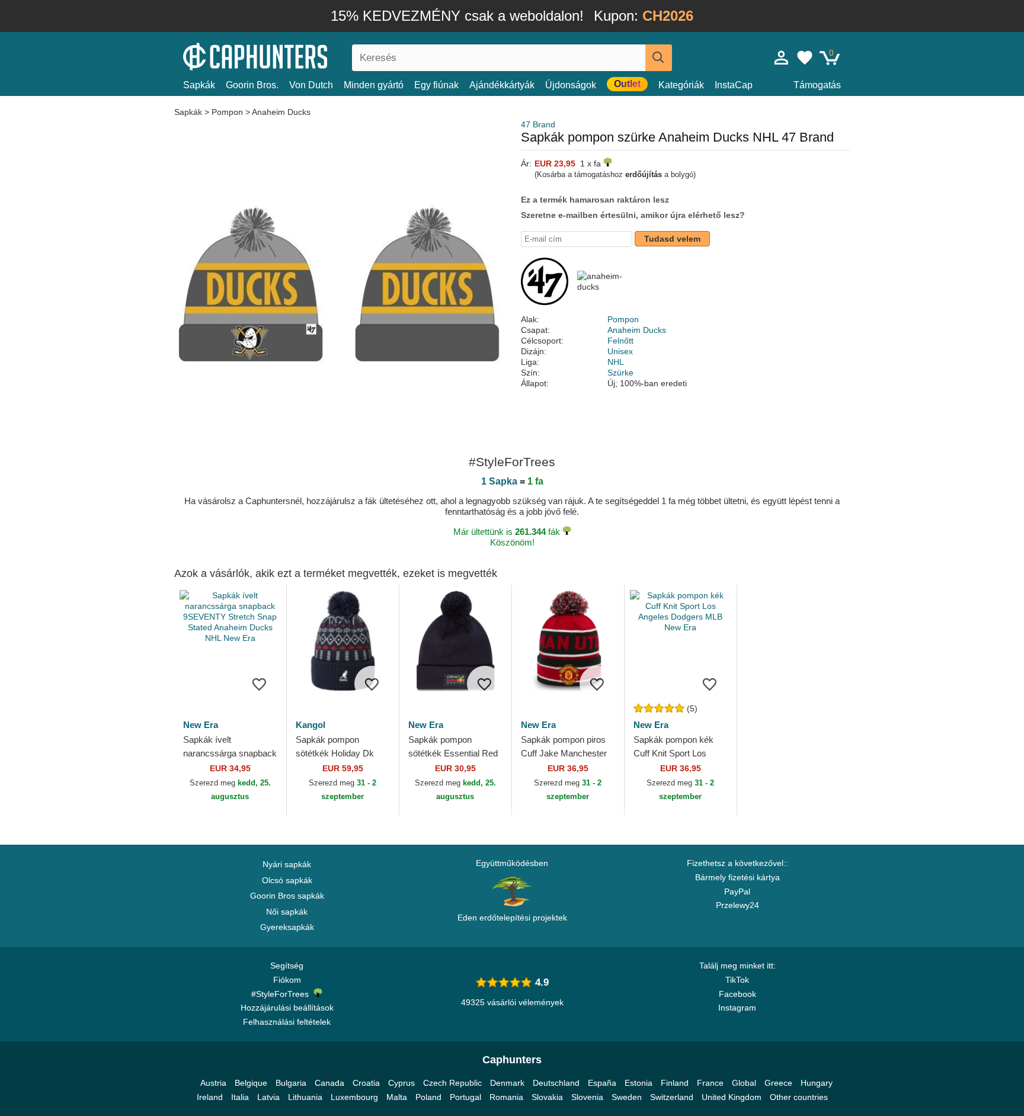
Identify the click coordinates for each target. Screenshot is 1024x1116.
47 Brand (538, 124)
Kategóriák (681, 85)
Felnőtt (620, 340)
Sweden (627, 1097)
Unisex (620, 351)
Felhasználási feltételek (287, 1022)
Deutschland (556, 1083)
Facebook (737, 994)
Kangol (310, 725)
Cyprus (401, 1083)
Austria (213, 1083)
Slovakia (547, 1097)
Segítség (286, 965)
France (710, 1083)
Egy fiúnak (436, 85)
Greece (778, 1083)
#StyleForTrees (282, 994)
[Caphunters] (287, 55)
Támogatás (817, 85)
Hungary (817, 1083)
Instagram (737, 1007)
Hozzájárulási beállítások (287, 1007)
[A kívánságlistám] (804, 57)
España (602, 1083)
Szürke (620, 372)
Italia (240, 1097)
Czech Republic (452, 1083)
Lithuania (305, 1097)
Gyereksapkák (287, 927)
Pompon (227, 112)
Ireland (210, 1097)
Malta (396, 1097)
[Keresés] (658, 57)
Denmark (507, 1083)
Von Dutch (311, 85)
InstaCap (734, 85)
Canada (329, 1083)
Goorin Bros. (252, 85)
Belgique (251, 1083)
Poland (428, 1097)
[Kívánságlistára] (259, 683)
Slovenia (587, 1097)
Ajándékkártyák (502, 85)
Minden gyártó (374, 85)
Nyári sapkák (287, 864)
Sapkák (199, 85)
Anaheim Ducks (281, 112)
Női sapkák (287, 911)
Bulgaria (291, 1083)
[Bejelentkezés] (781, 57)
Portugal (465, 1097)
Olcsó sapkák (287, 880)
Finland (675, 1083)
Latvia (268, 1097)
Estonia (638, 1083)
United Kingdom (731, 1097)
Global (744, 1083)
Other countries (799, 1097)
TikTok (737, 979)
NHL (615, 362)
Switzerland (671, 1097)
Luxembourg (354, 1097)
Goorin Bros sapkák (287, 895)
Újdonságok (570, 85)
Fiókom (287, 979)
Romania (506, 1097)
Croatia (366, 1083)
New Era (200, 725)
